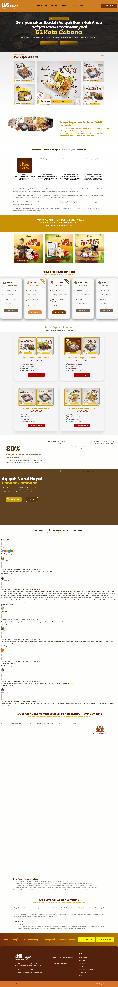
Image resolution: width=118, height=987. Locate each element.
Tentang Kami (82, 972)
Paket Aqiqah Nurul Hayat (86, 969)
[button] (15, 248)
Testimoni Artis (83, 963)
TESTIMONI (53, 6)
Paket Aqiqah (82, 960)
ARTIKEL (74, 6)
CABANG (82, 6)
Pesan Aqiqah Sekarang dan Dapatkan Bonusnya (39, 939)
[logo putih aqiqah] (10, 6)
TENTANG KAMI (42, 6)
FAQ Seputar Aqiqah (84, 966)
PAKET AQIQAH (64, 6)
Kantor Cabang (83, 957)
